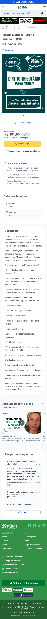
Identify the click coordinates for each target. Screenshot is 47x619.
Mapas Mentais (17, 27)
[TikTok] (29, 525)
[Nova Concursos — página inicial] (23, 7)
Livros (4, 545)
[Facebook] (34, 525)
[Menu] (3, 7)
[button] (23, 115)
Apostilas (5, 537)
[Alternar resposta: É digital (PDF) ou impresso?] (38, 504)
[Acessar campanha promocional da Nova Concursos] (23, 20)
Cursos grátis (30, 537)
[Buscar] (43, 13)
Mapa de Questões (32, 545)
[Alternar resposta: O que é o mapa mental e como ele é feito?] (38, 463)
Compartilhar (9, 50)
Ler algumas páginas (25, 123)
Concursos (6, 549)
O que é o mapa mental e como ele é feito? (21, 463)
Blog (26, 533)
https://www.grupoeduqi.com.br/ (24, 612)
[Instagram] (39, 525)
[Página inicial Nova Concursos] (9, 526)
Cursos (5, 541)
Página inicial (5, 27)
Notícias (28, 541)
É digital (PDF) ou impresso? (19, 504)
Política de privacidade (29, 616)
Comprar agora (24, 144)
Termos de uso (15, 616)
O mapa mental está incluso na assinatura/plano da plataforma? (20, 494)
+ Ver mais (22, 512)
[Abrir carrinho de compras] (44, 7)
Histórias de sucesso (33, 549)
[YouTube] (43, 525)
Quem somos (7, 533)
